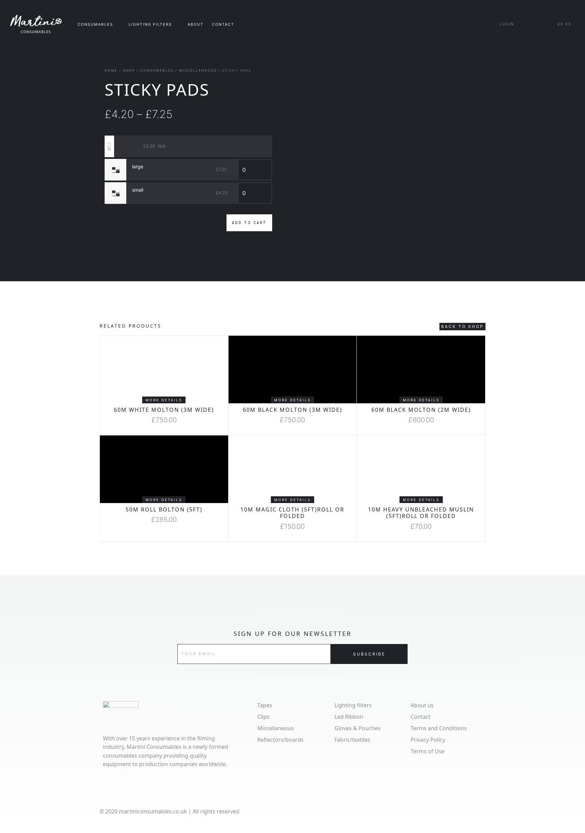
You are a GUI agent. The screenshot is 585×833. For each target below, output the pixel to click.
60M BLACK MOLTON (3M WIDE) (292, 409)
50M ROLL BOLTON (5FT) (164, 509)
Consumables (157, 70)
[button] (164, 400)
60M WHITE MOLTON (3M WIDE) (164, 409)
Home (111, 70)
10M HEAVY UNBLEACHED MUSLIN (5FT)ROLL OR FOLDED (421, 513)
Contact (223, 24)
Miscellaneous (198, 70)
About (195, 24)
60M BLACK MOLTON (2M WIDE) (421, 409)
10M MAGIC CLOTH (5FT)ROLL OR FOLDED (292, 513)
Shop (129, 70)
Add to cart (249, 222)
